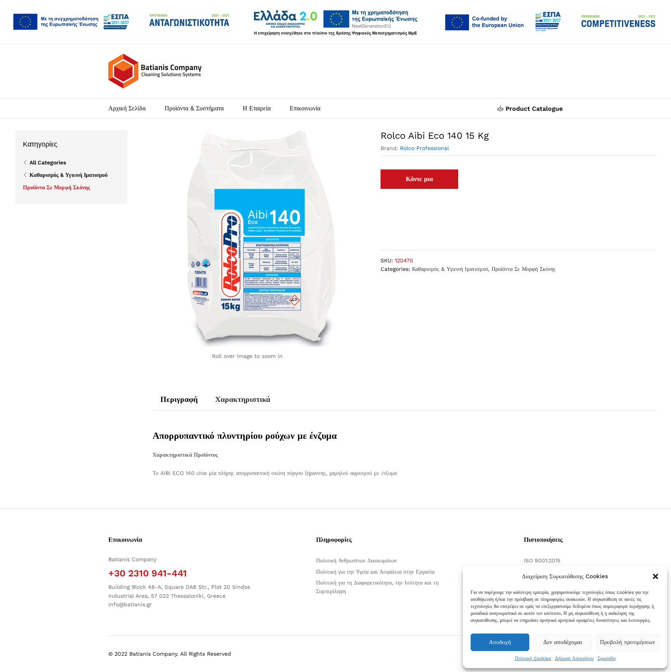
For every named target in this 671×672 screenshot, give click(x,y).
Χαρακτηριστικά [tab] (242, 399)
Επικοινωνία (305, 108)
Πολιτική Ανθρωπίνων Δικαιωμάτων (356, 560)
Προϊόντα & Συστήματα (194, 108)
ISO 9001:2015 (542, 560)
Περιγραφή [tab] (179, 399)
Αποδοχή (500, 642)
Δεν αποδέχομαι (562, 642)
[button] (655, 576)
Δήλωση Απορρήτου (574, 658)
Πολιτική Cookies (533, 658)
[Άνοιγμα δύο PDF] (121, 21)
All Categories (48, 162)
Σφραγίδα (606, 658)
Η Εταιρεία (257, 108)
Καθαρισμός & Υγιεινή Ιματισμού (450, 269)
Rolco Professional (424, 148)
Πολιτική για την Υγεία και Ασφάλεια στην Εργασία (375, 572)
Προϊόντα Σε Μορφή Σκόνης (524, 269)
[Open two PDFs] (550, 21)
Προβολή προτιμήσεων (627, 642)
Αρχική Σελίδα (127, 108)
